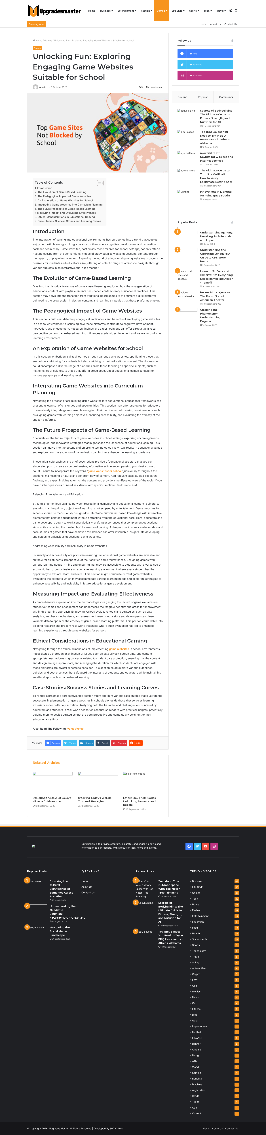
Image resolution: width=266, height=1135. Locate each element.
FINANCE (197, 1038)
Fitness (196, 1008)
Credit (195, 1096)
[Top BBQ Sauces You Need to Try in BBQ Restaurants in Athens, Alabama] (187, 137)
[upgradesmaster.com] (54, 11)
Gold (194, 1020)
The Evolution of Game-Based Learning (62, 192)
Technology (199, 950)
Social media (199, 939)
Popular (203, 97)
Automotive (199, 968)
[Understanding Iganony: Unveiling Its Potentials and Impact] (187, 237)
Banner (196, 1043)
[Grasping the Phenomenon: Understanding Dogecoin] (187, 315)
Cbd (194, 985)
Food (195, 927)
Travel (220, 10)
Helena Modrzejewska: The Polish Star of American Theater (215, 296)
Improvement (200, 1026)
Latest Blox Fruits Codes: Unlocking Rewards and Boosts (139, 801)
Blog (194, 1014)
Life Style (177, 10)
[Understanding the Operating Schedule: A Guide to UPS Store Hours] (187, 255)
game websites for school (105, 471)
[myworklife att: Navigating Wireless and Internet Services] (187, 158)
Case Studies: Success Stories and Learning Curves (69, 221)
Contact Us (230, 24)
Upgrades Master (59, 1128)
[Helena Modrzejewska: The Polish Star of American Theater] (187, 297)
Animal (196, 962)
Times (195, 1101)
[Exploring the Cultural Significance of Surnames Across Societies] (37, 886)
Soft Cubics (116, 1128)
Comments (226, 97)
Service (196, 1072)
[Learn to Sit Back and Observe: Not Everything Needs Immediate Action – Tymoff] (187, 276)
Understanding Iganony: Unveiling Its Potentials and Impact (216, 236)
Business (105, 10)
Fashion (145, 10)
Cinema (196, 1049)
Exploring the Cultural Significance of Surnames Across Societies (61, 889)
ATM (194, 1061)
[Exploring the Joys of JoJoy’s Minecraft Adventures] (53, 783)
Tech (207, 10)
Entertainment (126, 10)
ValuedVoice (75, 728)
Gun (194, 1107)
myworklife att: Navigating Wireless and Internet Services (216, 156)
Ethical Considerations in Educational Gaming (66, 216)
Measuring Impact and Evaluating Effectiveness (66, 212)
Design (196, 1055)
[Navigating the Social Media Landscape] (37, 932)
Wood (195, 1067)
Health (196, 933)
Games (161, 10)
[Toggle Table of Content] (98, 183)
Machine (197, 1084)
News (195, 997)
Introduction (44, 188)
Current (196, 1113)
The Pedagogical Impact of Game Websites (64, 196)
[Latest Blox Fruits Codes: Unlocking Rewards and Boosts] (143, 783)
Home (91, 10)
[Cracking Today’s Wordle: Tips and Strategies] (98, 783)
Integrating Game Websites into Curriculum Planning (70, 204)
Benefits (197, 1078)
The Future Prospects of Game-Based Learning (67, 208)
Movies (196, 991)
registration (198, 1090)
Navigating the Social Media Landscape (60, 931)
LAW (195, 979)
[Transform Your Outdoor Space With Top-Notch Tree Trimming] (146, 888)
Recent (182, 97)
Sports (193, 10)
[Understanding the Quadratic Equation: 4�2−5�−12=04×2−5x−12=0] (37, 911)
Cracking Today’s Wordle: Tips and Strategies (95, 799)
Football (196, 1032)
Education (198, 921)
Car (194, 1003)
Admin (42, 87)
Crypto (196, 974)
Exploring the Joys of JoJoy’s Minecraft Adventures (52, 799)
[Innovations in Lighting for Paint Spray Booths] (187, 197)
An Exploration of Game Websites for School (65, 200)
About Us (215, 24)
